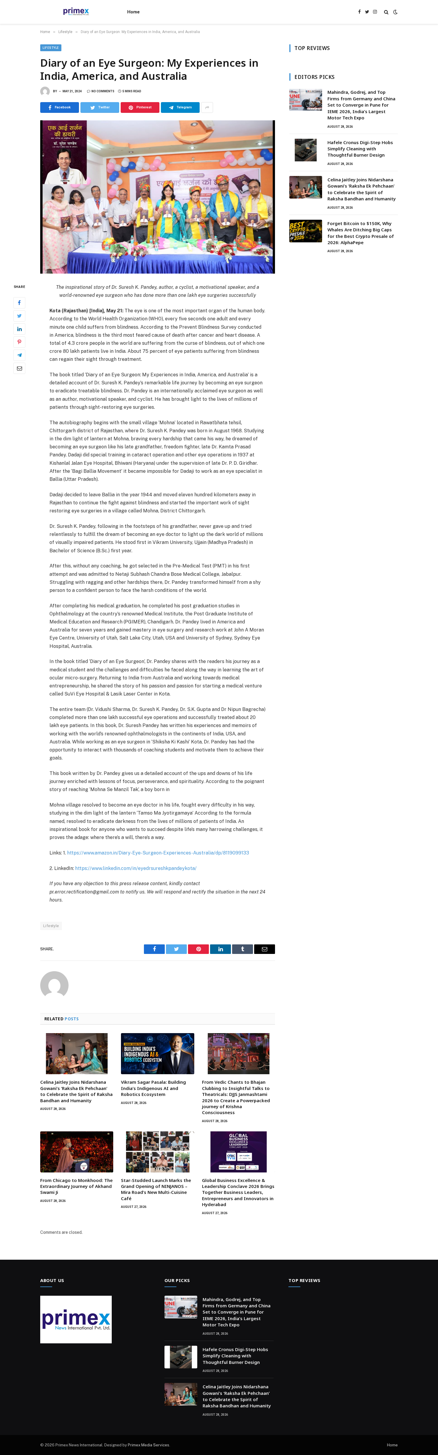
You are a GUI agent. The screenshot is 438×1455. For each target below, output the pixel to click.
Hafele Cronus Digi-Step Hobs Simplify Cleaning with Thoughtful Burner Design (360, 148)
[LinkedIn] (19, 329)
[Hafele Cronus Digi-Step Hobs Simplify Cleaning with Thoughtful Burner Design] (305, 150)
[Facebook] (19, 302)
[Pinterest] (19, 342)
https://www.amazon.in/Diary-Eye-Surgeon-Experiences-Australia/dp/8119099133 (158, 853)
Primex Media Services (148, 1445)
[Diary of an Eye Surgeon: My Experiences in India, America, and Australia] (157, 197)
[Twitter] (19, 316)
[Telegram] (19, 355)
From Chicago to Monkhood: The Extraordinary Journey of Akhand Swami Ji (76, 1186)
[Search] (386, 12)
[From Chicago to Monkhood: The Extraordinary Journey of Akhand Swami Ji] (76, 1151)
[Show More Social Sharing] (207, 107)
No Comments (102, 91)
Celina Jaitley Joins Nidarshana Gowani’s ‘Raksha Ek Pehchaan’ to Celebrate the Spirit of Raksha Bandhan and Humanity (76, 1091)
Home (133, 12)
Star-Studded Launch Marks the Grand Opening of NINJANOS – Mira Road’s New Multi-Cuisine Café (156, 1189)
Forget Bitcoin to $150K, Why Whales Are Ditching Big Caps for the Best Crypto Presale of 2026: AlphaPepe (360, 232)
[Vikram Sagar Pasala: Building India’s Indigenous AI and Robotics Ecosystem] (157, 1053)
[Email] (19, 368)
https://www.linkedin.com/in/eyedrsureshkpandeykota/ (136, 868)
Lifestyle (51, 47)
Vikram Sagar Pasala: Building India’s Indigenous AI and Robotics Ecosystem (153, 1088)
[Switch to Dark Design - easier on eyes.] (395, 12)
